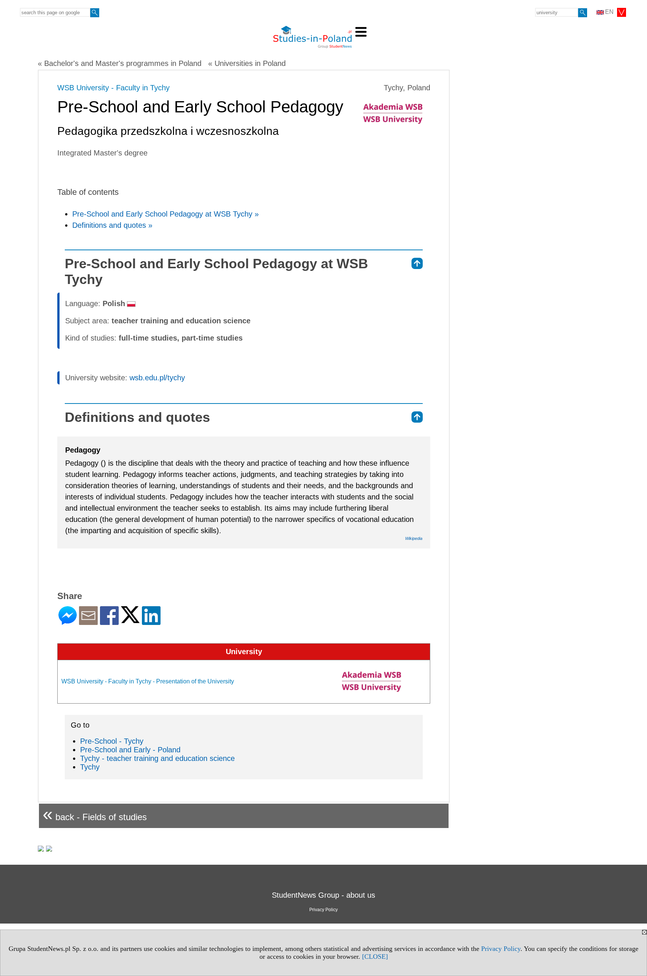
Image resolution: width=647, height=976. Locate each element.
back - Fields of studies (95, 814)
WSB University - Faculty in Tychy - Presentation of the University (147, 681)
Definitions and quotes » (112, 225)
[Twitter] (130, 620)
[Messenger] (67, 622)
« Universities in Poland (247, 63)
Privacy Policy (500, 948)
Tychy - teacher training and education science (157, 758)
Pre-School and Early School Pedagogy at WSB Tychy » (165, 214)
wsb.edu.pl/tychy (157, 378)
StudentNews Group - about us (323, 895)
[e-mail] (88, 622)
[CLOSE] (375, 956)
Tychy (90, 767)
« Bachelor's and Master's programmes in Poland (119, 63)
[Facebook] (109, 622)
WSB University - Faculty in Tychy (113, 88)
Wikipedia (413, 538)
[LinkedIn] (151, 622)
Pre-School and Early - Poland (130, 750)
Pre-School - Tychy (111, 741)
